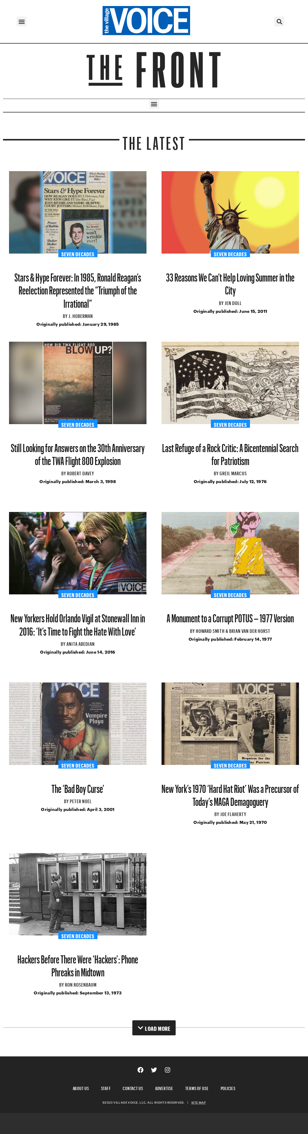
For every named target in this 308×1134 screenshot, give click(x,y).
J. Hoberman (81, 315)
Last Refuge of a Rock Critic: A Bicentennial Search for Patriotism (230, 452)
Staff (106, 1087)
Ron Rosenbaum (81, 984)
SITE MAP (198, 1102)
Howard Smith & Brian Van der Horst (233, 630)
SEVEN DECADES (77, 253)
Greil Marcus (233, 472)
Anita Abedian (80, 643)
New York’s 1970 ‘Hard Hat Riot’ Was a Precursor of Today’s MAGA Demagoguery (230, 793)
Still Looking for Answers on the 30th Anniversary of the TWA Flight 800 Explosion (78, 452)
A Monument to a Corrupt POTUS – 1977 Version (230, 615)
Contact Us (133, 1087)
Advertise (164, 1087)
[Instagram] (168, 1070)
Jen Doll (233, 302)
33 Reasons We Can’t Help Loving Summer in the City (230, 282)
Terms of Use (197, 1087)
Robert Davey (80, 472)
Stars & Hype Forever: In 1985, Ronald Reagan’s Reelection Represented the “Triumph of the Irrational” (77, 288)
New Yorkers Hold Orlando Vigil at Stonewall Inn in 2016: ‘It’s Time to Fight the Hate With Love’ (78, 622)
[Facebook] (140, 1070)
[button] (21, 21)
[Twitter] (154, 1070)
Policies (228, 1087)
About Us (81, 1087)
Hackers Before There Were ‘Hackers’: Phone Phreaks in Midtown (77, 963)
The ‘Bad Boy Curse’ (77, 786)
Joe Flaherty (233, 813)
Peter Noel (81, 800)
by (66, 315)
